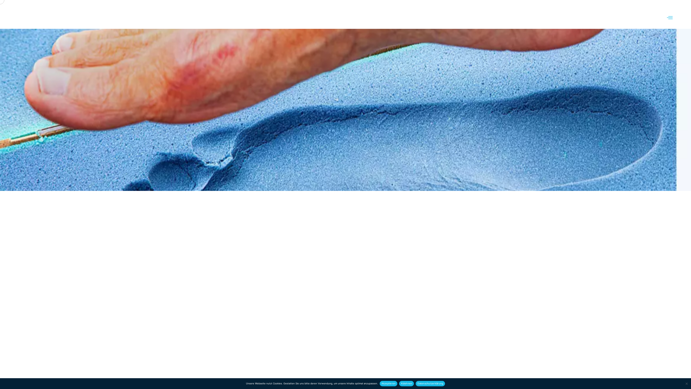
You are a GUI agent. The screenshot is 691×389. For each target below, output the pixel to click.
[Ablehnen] (686, 383)
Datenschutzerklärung (430, 383)
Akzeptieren (388, 383)
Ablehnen (406, 383)
